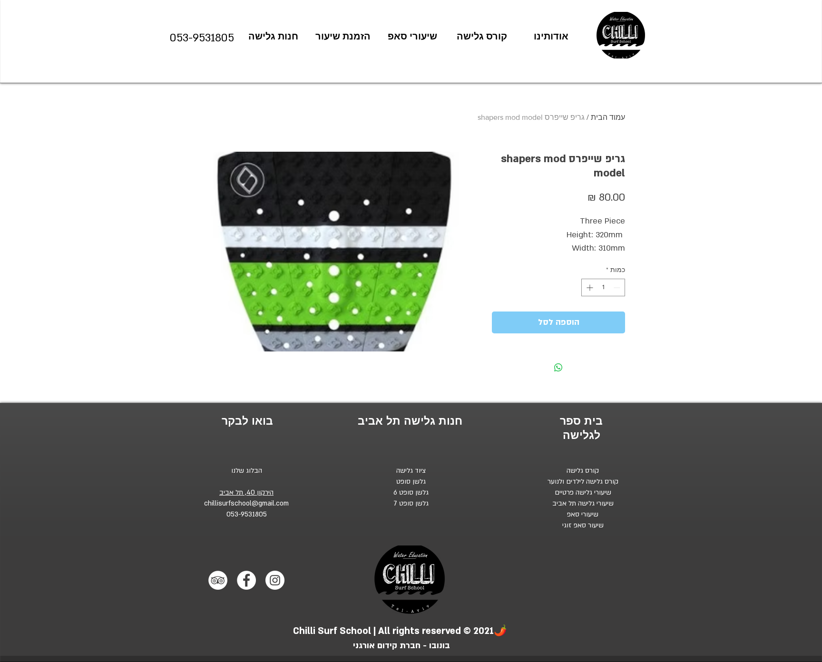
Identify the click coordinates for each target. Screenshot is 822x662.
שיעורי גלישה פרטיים (583, 492)
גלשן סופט (411, 481)
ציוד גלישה (411, 470)
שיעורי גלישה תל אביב (583, 503)
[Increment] (589, 287)
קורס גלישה (583, 470)
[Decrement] (618, 287)
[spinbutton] (603, 287)
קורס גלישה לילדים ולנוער (583, 481)
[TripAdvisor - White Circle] (217, 580)
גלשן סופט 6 (411, 492)
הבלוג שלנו (246, 470)
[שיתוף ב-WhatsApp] (558, 367)
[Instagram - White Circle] (274, 580)
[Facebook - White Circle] (246, 580)
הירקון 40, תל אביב (246, 492)
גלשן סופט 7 (411, 503)
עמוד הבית (608, 117)
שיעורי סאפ (582, 514)
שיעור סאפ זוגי (583, 525)
